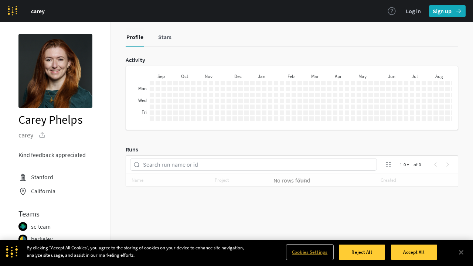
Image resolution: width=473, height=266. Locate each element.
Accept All (413, 252)
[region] (236, 253)
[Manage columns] (388, 164)
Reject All (361, 252)
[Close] (461, 252)
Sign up (442, 11)
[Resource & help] (391, 11)
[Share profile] (42, 135)
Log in (413, 11)
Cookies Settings (309, 252)
